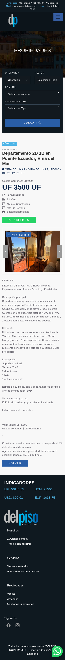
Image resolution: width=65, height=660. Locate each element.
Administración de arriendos (23, 571)
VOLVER (15, 463)
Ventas (11, 593)
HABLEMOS (20, 220)
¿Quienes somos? (17, 538)
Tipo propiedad (15, 101)
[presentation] (5, 251)
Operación (12, 73)
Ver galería (20, 234)
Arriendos (12, 599)
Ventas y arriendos (18, 566)
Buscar (31, 123)
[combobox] (32, 99)
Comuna (10, 87)
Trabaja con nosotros (19, 543)
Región (39, 73)
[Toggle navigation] (58, 17)
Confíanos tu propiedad (20, 604)
